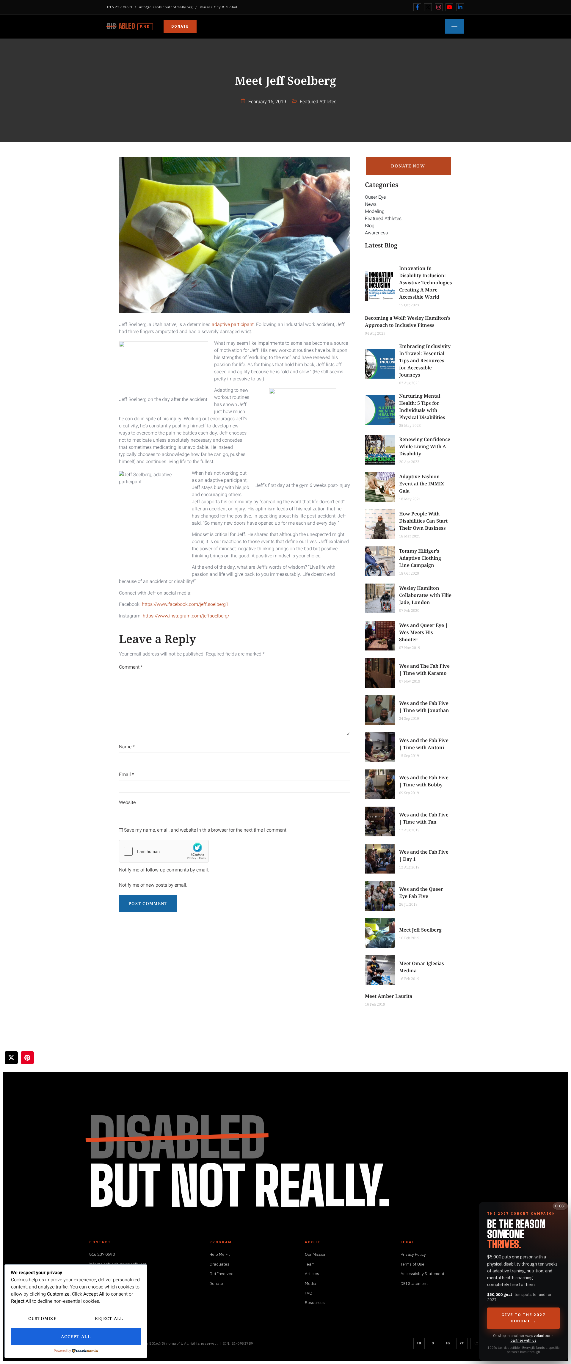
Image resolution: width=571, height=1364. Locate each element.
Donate (180, 26)
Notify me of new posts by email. (153, 885)
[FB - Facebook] (417, 7)
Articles (312, 1273)
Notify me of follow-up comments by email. (164, 870)
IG (447, 1343)
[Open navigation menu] (454, 26)
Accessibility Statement (422, 1273)
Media (310, 1283)
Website (127, 802)
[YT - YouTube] (449, 7)
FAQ (308, 1293)
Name (127, 746)
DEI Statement (414, 1283)
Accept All (76, 1336)
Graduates (219, 1264)
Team (310, 1264)
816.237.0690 (119, 7)
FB (419, 1343)
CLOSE (560, 1206)
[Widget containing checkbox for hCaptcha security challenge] (164, 851)
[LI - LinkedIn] (460, 7)
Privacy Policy (413, 1254)
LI (476, 1343)
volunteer (542, 1335)
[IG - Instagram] (439, 7)
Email (126, 774)
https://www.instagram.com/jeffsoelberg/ (186, 616)
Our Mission (316, 1254)
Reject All (109, 1318)
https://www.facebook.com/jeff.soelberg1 (185, 604)
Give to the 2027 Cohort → (523, 1318)
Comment (131, 667)
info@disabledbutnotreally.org (165, 7)
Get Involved (221, 1273)
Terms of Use (412, 1264)
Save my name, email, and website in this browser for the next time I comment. (206, 830)
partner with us (524, 1340)
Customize (42, 1318)
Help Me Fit (219, 1254)
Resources (315, 1302)
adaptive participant (233, 324)
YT (461, 1343)
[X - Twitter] (428, 7)
